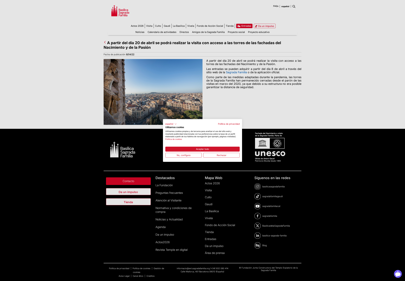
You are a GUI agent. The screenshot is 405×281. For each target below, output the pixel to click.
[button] (171, 124)
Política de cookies (173, 139)
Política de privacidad (229, 124)
